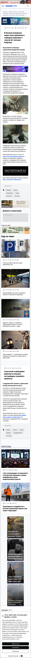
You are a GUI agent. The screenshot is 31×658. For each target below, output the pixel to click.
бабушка (8, 190)
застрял (15, 430)
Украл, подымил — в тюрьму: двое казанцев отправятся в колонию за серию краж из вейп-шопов (15, 356)
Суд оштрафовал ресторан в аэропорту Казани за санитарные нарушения (14, 293)
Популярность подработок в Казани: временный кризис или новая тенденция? (15, 509)
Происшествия (13, 12)
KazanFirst (8, 186)
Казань (15, 190)
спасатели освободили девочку (13, 156)
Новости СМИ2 (5, 225)
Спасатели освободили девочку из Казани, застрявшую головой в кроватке (14, 375)
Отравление (9, 193)
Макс (4, 179)
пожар (17, 193)
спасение (17, 196)
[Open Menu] (2, 6)
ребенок (8, 433)
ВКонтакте (17, 179)
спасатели (9, 196)
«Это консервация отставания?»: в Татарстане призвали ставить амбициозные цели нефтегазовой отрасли (15, 476)
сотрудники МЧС (17, 433)
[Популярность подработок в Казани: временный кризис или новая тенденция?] (15, 492)
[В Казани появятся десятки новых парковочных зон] (15, 248)
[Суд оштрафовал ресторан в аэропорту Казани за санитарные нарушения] (15, 278)
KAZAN (11, 6)
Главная (5, 12)
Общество (14, 260)
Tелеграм (10, 179)
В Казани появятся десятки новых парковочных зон (12, 263)
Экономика (14, 470)
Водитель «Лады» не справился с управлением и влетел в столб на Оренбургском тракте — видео (12, 324)
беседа (8, 430)
